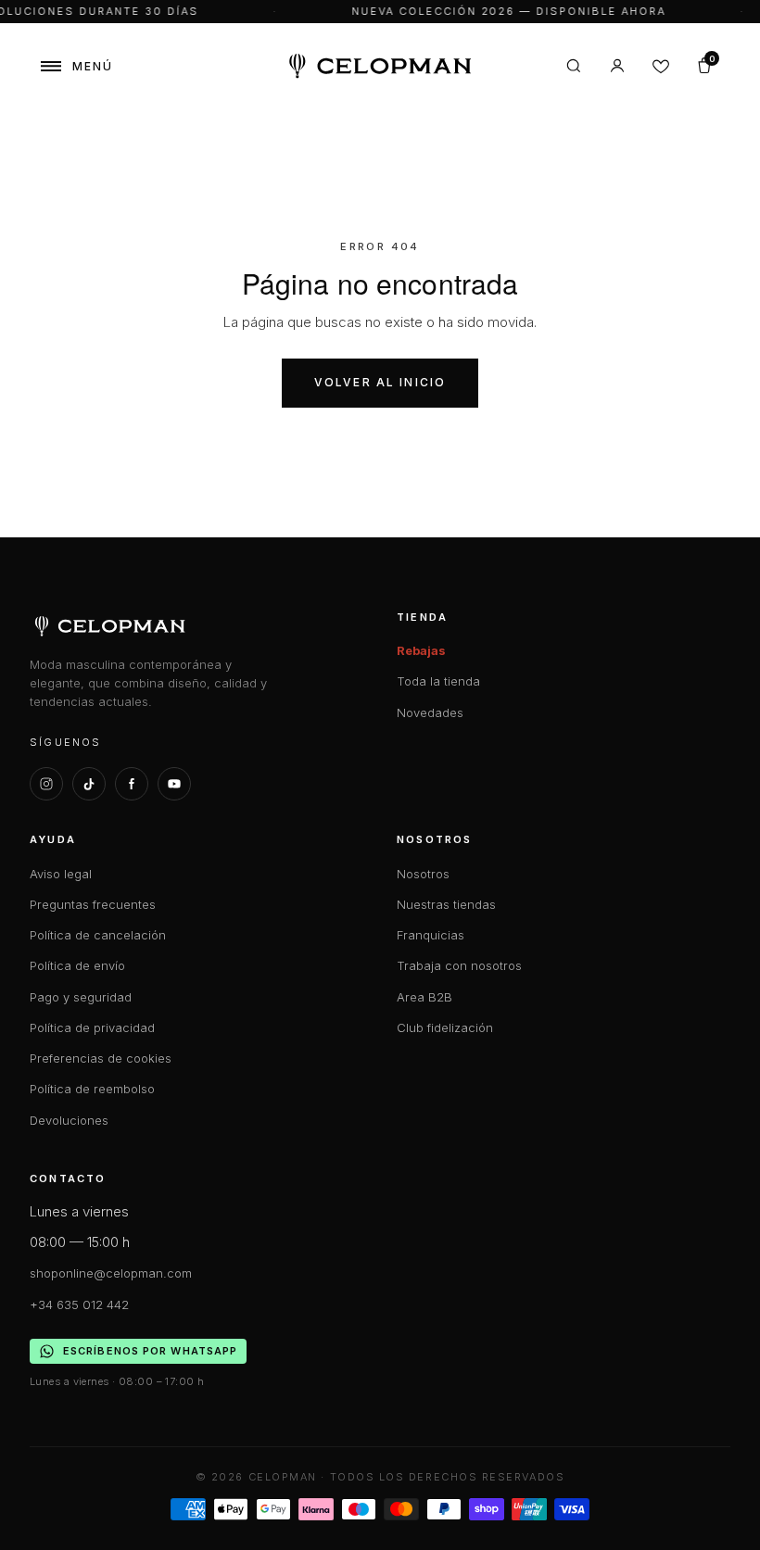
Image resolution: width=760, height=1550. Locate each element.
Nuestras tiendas (446, 904)
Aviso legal (61, 873)
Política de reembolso (92, 1088)
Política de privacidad (92, 1027)
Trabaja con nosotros (459, 965)
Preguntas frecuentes (93, 904)
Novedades (430, 712)
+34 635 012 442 (79, 1304)
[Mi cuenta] (617, 65)
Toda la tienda (438, 681)
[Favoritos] (660, 65)
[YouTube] (174, 783)
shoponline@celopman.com (111, 1273)
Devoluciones (69, 1120)
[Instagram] (46, 783)
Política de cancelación (98, 934)
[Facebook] (131, 783)
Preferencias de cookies (100, 1058)
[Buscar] (573, 65)
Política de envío (77, 965)
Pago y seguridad (81, 996)
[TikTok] (89, 783)
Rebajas (421, 650)
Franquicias (430, 934)
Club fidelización (445, 1027)
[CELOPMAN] (380, 66)
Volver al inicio (380, 382)
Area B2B (424, 996)
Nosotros (423, 873)
